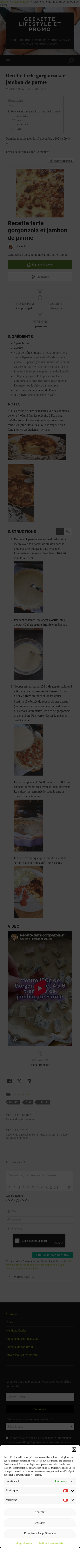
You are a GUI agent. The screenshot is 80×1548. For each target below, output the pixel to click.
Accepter (40, 1511)
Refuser (40, 1522)
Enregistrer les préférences (40, 1533)
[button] (74, 1450)
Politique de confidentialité (51, 1543)
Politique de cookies (24, 1543)
